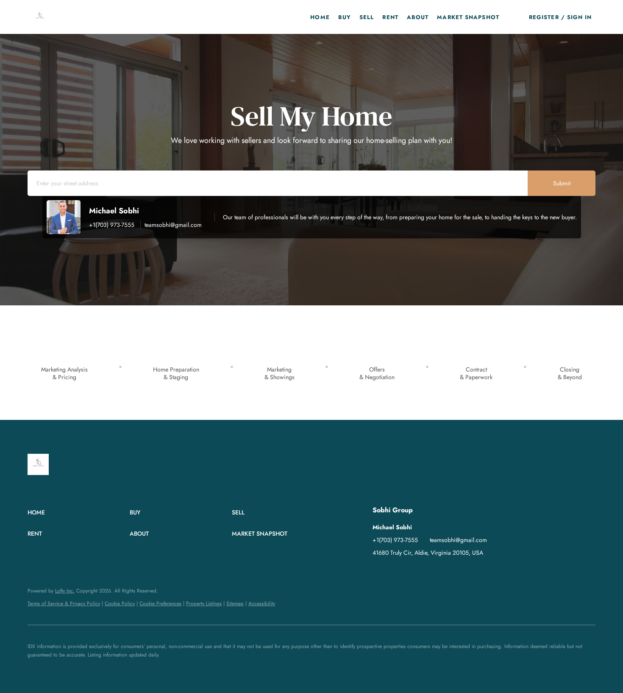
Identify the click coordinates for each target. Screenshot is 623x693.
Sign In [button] (579, 17)
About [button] (418, 17)
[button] (39, 16)
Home (319, 17)
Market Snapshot (468, 17)
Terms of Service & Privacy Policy (64, 603)
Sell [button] (366, 17)
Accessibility (261, 603)
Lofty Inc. (65, 591)
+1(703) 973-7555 (111, 225)
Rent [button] (390, 17)
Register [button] (544, 17)
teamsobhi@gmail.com (173, 225)
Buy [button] (344, 17)
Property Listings (204, 603)
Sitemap (235, 603)
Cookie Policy (120, 603)
